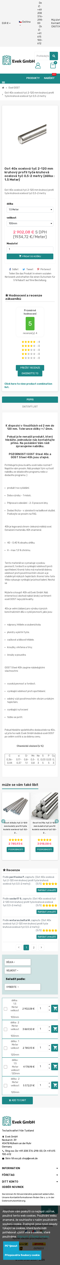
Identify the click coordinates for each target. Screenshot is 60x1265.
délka (10, 203)
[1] (23, 342)
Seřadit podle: (15, 979)
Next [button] (57, 821)
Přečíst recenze (30, 367)
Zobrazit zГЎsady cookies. (33, 1236)
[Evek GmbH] (18, 59)
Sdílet (15, 269)
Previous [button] (3, 821)
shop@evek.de (30, 1158)
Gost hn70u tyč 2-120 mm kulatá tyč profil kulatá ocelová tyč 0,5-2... (44, 828)
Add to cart (55, 1008)
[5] (34, 342)
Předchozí (18, 947)
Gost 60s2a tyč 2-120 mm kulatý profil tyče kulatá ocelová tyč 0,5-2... (15, 828)
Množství (12, 243)
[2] (25, 342)
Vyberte (12, 987)
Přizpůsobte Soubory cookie (22, 1255)
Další (41, 947)
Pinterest (45, 269)
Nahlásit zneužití (47, 890)
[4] (31, 342)
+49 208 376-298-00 (30, 1151)
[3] (28, 342)
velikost (11, 217)
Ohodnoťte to (30, 373)
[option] (15, 826)
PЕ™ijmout (11, 1246)
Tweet (29, 269)
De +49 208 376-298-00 (40, 13)
